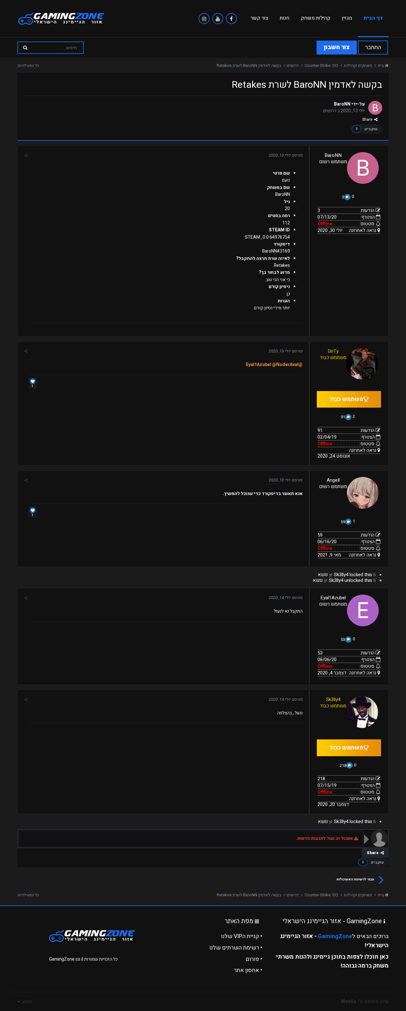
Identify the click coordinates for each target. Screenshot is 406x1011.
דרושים (330, 110)
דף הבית (373, 18)
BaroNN (342, 104)
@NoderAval (285, 364)
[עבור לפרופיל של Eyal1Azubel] (363, 610)
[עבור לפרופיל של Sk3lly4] (362, 712)
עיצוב (26, 1001)
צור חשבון (337, 47)
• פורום (254, 959)
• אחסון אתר (248, 970)
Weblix (348, 1001)
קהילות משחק (316, 18)
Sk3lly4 (341, 574)
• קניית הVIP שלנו (241, 936)
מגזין (347, 18)
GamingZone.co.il (66, 959)
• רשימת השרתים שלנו (235, 947)
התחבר (373, 47)
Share (368, 119)
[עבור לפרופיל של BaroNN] (375, 108)
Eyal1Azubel (333, 597)
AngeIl (333, 480)
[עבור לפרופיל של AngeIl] (363, 493)
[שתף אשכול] (26, 155)
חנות (284, 18)
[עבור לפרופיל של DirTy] (362, 364)
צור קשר (259, 18)
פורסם (286, 155)
